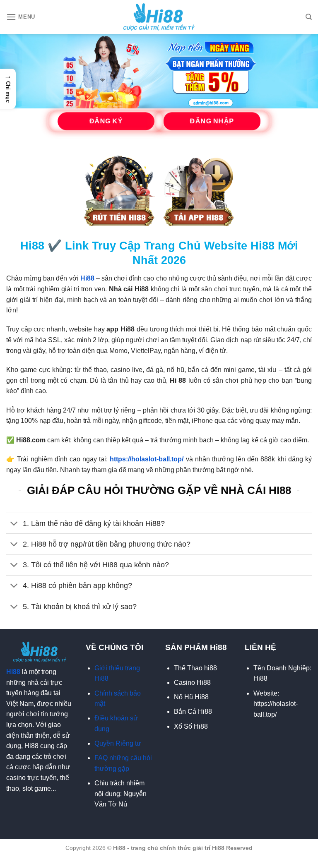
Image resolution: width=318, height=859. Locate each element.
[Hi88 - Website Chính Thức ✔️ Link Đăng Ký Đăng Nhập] (159, 17)
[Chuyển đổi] (14, 524)
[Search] (309, 17)
